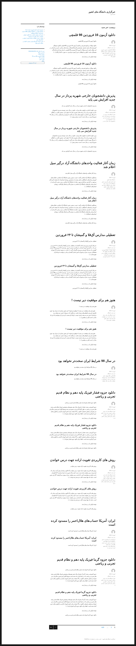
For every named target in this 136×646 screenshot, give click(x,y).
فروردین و (110, 255)
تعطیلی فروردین (111, 253)
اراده (106, 475)
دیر (107, 316)
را (107, 548)
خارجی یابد (107, 117)
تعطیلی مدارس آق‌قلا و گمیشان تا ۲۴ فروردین (85, 235)
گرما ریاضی (107, 583)
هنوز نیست (108, 320)
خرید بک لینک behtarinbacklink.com (36, 51)
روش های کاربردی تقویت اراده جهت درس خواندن (82, 460)
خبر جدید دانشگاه (111, 47)
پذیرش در (105, 114)
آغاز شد (106, 182)
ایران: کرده (107, 543)
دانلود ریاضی (110, 414)
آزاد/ (114, 182)
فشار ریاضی (107, 416)
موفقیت (104, 316)
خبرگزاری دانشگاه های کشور (101, 12)
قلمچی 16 (113, 56)
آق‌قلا (114, 250)
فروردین (105, 54)
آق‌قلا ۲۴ (110, 250)
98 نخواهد (108, 376)
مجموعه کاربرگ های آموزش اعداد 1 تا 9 (34, 29)
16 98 (114, 50)
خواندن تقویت (109, 476)
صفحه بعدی (51, 627)
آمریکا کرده (107, 539)
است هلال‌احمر (106, 541)
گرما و (102, 583)
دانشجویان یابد (112, 121)
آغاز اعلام (111, 182)
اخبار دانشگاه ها (111, 114)
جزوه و (110, 413)
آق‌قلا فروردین (105, 250)
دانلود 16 (107, 53)
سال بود (110, 380)
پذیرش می (112, 116)
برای (107, 315)
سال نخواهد (105, 380)
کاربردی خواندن (105, 480)
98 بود (112, 376)
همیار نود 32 (41, 57)
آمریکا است (112, 539)
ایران (109, 377)
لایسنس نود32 (41, 52)
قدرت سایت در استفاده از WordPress (92, 639)
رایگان (43, 61)
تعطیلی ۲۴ (105, 251)
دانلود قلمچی (110, 54)
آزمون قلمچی (110, 51)
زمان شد (104, 185)
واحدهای (108, 188)
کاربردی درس (112, 481)
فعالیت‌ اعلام (106, 187)
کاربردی (110, 480)
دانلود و (105, 414)
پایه (107, 411)
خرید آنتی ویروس (32, 62)
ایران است (112, 543)
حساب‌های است (111, 546)
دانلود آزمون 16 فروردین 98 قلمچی (92, 35)
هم (114, 318)
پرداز (103, 116)
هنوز (108, 318)
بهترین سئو (42, 59)
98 (114, 376)
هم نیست (111, 318)
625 (103, 627)
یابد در (104, 121)
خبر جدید (112, 53)
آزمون (105, 50)
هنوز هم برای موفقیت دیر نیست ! (93, 300)
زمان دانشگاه (109, 185)
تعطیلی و (106, 253)
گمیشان (106, 255)
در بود (109, 379)
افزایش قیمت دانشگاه (110, 112)
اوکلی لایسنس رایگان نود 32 (38, 56)
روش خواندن (109, 478)
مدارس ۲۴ (113, 256)
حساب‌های (108, 544)
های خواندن (106, 481)
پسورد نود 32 (41, 54)
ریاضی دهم (112, 416)
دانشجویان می (109, 119)
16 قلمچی (110, 50)
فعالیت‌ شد (113, 188)
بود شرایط (104, 377)
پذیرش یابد (107, 116)
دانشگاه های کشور (111, 179)
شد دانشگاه (112, 187)
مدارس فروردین (106, 256)
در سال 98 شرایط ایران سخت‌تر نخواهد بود (86, 361)
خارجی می (113, 117)
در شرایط (105, 379)
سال (107, 121)
